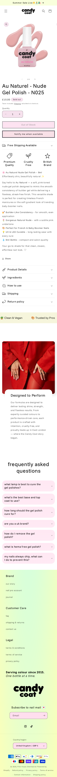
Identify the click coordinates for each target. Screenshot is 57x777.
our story (10, 583)
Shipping (17, 103)
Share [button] (8, 258)
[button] (6, 11)
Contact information (22, 775)
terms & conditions (15, 648)
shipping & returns (15, 622)
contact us (11, 629)
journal (9, 597)
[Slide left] (22, 79)
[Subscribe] (44, 715)
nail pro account (14, 590)
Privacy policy (31, 770)
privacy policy (12, 661)
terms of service (14, 654)
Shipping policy (39, 775)
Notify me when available (28, 134)
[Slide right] (35, 79)
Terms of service (46, 770)
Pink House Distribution (27, 767)
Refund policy (17, 770)
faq (7, 616)
